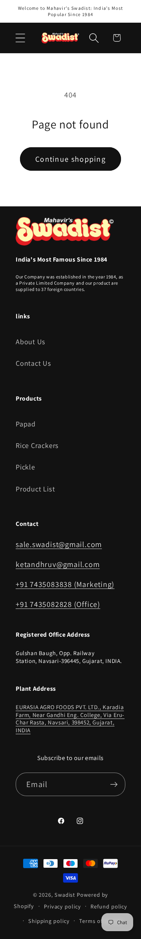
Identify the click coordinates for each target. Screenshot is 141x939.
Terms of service (101, 921)
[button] (20, 38)
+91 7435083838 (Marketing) (65, 584)
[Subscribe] (114, 784)
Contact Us (33, 363)
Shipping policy (49, 921)
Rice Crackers (37, 445)
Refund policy (108, 906)
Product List (35, 488)
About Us (30, 341)
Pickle (25, 466)
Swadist (64, 894)
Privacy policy (62, 906)
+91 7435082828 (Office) (58, 604)
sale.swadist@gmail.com (59, 544)
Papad (26, 423)
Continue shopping (70, 159)
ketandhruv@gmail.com (58, 564)
